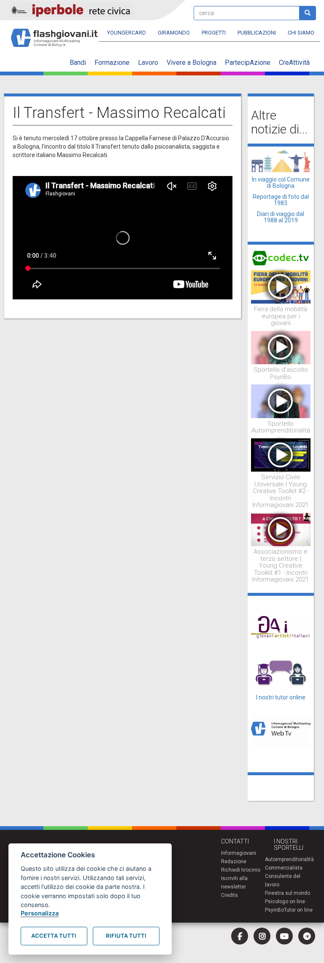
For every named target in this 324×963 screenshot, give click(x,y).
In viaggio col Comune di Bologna (281, 182)
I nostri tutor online (280, 697)
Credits (229, 895)
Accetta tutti (53, 935)
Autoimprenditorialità (289, 859)
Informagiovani (238, 853)
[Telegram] (306, 936)
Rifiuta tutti (126, 935)
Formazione (112, 63)
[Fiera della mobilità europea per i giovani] (281, 286)
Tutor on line (298, 910)
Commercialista (283, 868)
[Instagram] (262, 936)
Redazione (233, 861)
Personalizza (40, 913)
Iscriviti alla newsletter (234, 882)
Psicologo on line (285, 901)
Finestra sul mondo (287, 893)
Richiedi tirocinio (240, 870)
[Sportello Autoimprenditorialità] (281, 400)
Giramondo (174, 32)
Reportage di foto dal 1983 (281, 199)
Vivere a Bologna (191, 63)
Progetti (214, 32)
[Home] (57, 33)
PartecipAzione (247, 63)
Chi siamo (301, 32)
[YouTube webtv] (284, 936)
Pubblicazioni (257, 32)
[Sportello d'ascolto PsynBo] (281, 347)
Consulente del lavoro (282, 880)
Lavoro (148, 63)
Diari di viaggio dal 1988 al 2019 (280, 217)
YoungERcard (126, 32)
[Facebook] (239, 936)
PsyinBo (274, 910)
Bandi (78, 63)
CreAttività (294, 63)
